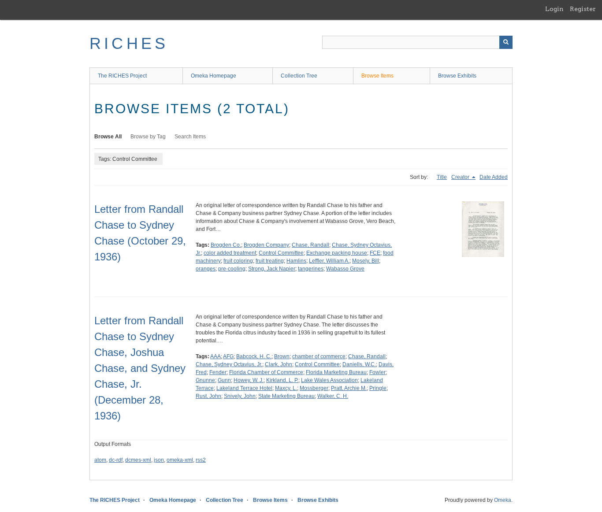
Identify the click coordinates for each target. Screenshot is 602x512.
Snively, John (240, 396)
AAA (215, 356)
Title (442, 177)
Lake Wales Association (329, 380)
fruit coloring (238, 261)
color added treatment (230, 253)
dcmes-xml (138, 460)
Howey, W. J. (249, 380)
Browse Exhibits (457, 76)
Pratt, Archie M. (349, 388)
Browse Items (377, 76)
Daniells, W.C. (359, 364)
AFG (228, 356)
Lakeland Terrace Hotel (244, 388)
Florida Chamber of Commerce (266, 372)
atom (100, 460)
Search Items (190, 137)
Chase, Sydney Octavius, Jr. (229, 364)
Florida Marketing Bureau (336, 372)
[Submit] (506, 42)
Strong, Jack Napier (271, 269)
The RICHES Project (122, 76)
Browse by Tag (148, 137)
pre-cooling (231, 269)
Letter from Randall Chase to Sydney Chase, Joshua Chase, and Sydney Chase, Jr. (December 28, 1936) (140, 368)
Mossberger (314, 388)
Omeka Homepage (213, 76)
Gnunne (205, 380)
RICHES (128, 43)
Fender (218, 372)
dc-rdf (116, 460)
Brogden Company (266, 245)
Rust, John (208, 396)
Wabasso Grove (345, 269)
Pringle (377, 388)
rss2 (201, 460)
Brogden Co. (226, 245)
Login (554, 8)
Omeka (502, 500)
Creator (461, 177)
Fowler (377, 372)
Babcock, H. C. (253, 356)
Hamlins (296, 261)
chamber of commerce (319, 356)
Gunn (224, 380)
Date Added (493, 177)
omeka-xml (180, 460)
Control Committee (281, 253)
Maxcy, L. (286, 388)
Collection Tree (299, 76)
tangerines (310, 269)
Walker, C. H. (332, 396)
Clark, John (278, 364)
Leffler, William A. (329, 261)
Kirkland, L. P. (282, 380)
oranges (206, 269)
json (159, 460)
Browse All (108, 137)
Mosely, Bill (365, 261)
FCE (375, 253)
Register (583, 8)
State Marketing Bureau (286, 396)
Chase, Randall (310, 245)
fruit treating (270, 261)
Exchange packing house (336, 253)
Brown (282, 356)
